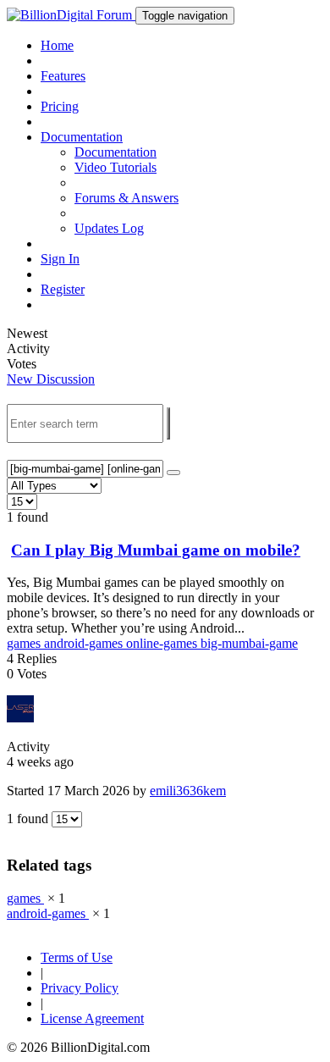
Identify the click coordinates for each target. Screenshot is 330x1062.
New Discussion (51, 379)
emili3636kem (188, 790)
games (25, 643)
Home (57, 45)
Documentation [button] (82, 137)
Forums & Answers (126, 198)
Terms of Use (77, 957)
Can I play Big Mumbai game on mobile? (155, 550)
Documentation (115, 152)
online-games (163, 643)
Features (63, 76)
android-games (85, 643)
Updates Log (109, 228)
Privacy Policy (79, 988)
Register (63, 289)
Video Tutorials (115, 167)
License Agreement (92, 1018)
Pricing (60, 106)
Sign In (60, 259)
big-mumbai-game (249, 643)
